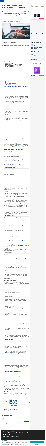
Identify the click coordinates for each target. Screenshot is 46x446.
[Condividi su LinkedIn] (3, 11)
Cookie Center (27, 432)
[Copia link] (7, 11)
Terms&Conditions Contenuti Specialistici (20, 432)
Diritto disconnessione (8, 82)
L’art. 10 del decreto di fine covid (9, 66)
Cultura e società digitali (7, 9)
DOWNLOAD (41, 18)
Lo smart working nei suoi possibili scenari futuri (11, 83)
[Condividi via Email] (5, 11)
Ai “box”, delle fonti (8, 84)
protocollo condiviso (20, 245)
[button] (2, 1)
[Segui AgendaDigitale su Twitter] (17, 431)
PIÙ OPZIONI (36, 444)
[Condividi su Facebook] (2, 11)
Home (3, 9)
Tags (7, 432)
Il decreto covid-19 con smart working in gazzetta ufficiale (13, 65)
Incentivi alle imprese (8, 81)
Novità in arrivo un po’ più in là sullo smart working (11, 70)
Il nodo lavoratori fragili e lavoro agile (10, 69)
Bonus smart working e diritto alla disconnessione (11, 80)
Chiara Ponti (3, 20)
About (3, 432)
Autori (5, 432)
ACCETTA (37, 442)
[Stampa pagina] (8, 11)
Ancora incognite (7, 68)
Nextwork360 (4, 435)
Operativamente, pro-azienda (9, 79)
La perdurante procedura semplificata (10, 78)
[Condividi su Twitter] (4, 11)
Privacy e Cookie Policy (13, 432)
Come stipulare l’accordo (8, 77)
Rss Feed (9, 432)
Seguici (13, 431)
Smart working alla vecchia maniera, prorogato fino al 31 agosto (13, 64)
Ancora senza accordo (8, 67)
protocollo (21, 152)
